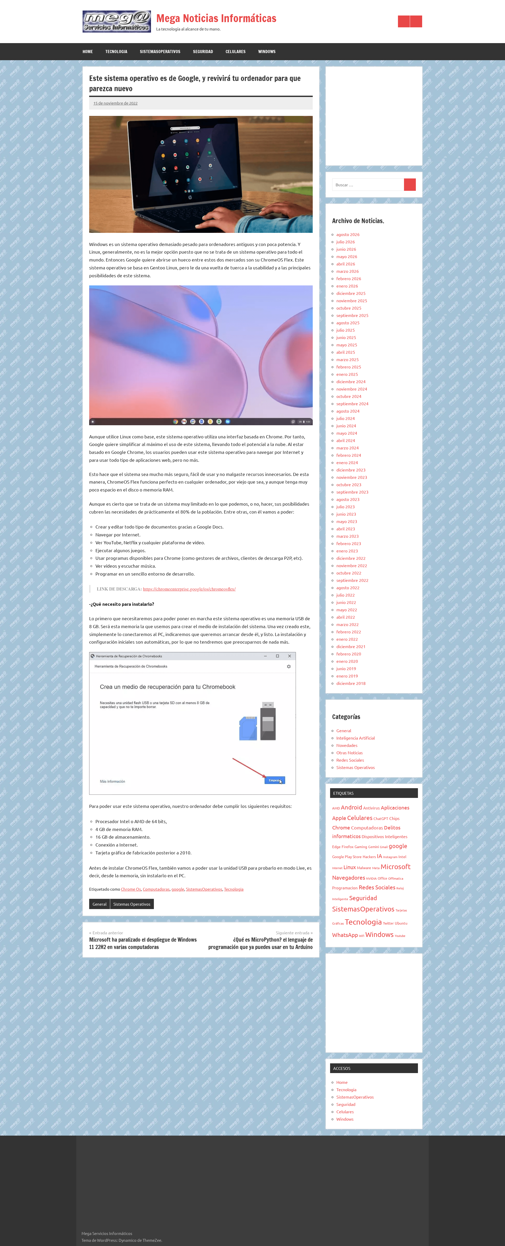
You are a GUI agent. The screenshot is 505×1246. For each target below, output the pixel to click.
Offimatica (395, 878)
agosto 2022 (348, 587)
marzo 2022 (347, 624)
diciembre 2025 (351, 293)
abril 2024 (345, 440)
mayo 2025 (346, 344)
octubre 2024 (348, 396)
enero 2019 (347, 675)
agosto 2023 (348, 499)
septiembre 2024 (352, 403)
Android (351, 807)
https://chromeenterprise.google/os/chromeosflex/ (189, 589)
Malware (364, 867)
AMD (336, 808)
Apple (339, 817)
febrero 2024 (348, 455)
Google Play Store (347, 856)
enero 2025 (347, 374)
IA (379, 855)
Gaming (361, 846)
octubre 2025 (348, 307)
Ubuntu (401, 923)
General (100, 903)
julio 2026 (345, 241)
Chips (394, 818)
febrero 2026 (348, 278)
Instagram (390, 857)
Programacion (345, 887)
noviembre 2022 (351, 565)
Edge (336, 846)
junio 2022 (346, 602)
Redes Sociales (350, 759)
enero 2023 (347, 550)
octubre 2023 (348, 484)
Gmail (384, 847)
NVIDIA (371, 878)
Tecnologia (116, 51)
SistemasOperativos (160, 51)
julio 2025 (345, 329)
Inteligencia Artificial (355, 737)
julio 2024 (345, 418)
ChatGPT (380, 818)
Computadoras (156, 888)
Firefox (348, 846)
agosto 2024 (348, 410)
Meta (376, 868)
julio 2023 (345, 506)
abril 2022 (345, 616)
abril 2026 (345, 263)
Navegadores (348, 877)
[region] (374, 115)
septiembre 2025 (352, 315)
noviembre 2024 (351, 388)
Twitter (388, 923)
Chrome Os (131, 888)
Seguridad (203, 51)
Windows (267, 51)
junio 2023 (346, 513)
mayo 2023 (346, 521)
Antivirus (371, 807)
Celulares (236, 51)
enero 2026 (347, 285)
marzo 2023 (347, 536)
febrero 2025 (348, 366)
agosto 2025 (348, 322)
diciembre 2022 (351, 558)
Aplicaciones (395, 807)
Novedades (346, 745)
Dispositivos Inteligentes (384, 836)
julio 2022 (345, 594)
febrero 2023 (348, 543)
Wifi (361, 936)
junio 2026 (346, 249)
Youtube (400, 936)
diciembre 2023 (351, 469)
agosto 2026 (348, 234)
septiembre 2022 (352, 580)
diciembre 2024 (351, 381)
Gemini (373, 846)
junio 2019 (346, 668)
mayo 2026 (346, 256)
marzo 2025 (347, 359)
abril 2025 (345, 352)
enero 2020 (347, 661)
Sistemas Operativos (131, 903)
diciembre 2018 (351, 683)
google (177, 888)
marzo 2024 (347, 447)
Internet (337, 868)
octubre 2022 (348, 572)
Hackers (369, 856)
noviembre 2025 (351, 300)
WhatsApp (345, 934)
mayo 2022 (346, 609)
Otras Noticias (349, 752)
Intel (402, 856)
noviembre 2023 (351, 477)
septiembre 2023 (352, 491)
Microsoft (396, 867)
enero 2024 (347, 462)
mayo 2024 (346, 432)
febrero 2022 (348, 631)
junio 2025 (346, 337)
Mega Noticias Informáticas (216, 18)
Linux (350, 867)
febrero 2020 (348, 653)
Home (88, 51)
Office (382, 878)
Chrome (341, 827)
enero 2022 (347, 639)
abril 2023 (345, 528)
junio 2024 (346, 425)
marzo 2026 (347, 271)
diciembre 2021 (351, 646)
